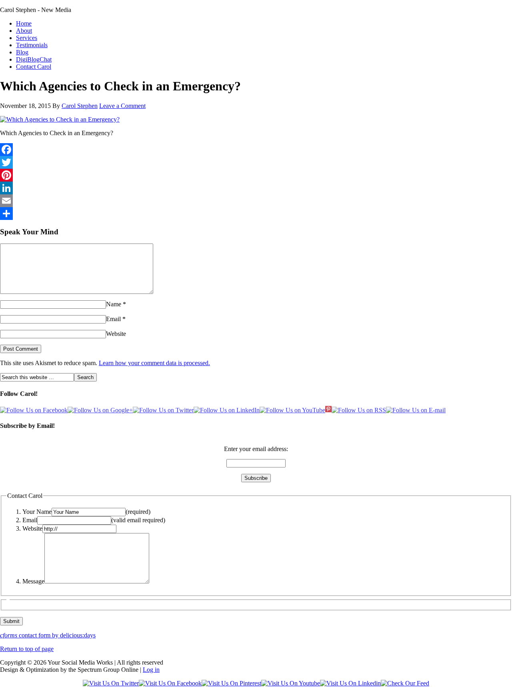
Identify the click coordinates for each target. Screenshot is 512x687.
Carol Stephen (80, 105)
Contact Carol (33, 66)
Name (113, 304)
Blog (22, 52)
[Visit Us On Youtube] (290, 683)
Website (116, 333)
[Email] (256, 200)
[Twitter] (256, 162)
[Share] (256, 213)
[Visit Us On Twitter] (111, 683)
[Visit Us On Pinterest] (231, 683)
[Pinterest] (256, 175)
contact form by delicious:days (48, 635)
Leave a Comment (122, 105)
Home (24, 23)
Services (26, 37)
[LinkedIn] (256, 188)
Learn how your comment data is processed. (154, 362)
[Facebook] (256, 149)
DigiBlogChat (34, 59)
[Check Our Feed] (405, 683)
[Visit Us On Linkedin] (350, 683)
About (24, 30)
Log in (151, 669)
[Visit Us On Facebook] (170, 683)
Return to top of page (27, 648)
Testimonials (32, 45)
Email (113, 319)
